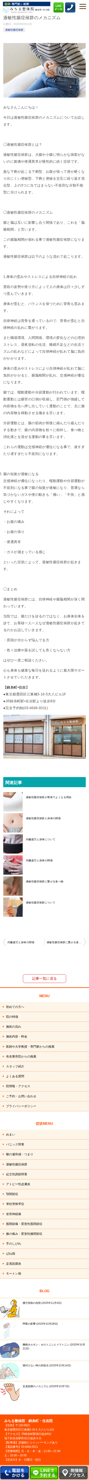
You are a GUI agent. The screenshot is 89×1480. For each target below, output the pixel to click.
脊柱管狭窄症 (15, 1204)
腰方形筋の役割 (42, 1302)
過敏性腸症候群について (40, 902)
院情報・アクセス (18, 1086)
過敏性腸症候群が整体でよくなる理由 (49, 797)
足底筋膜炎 (13, 1263)
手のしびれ (13, 1243)
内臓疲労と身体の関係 (39, 860)
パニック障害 (15, 1144)
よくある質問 (15, 1076)
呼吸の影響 (40, 1323)
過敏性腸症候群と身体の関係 (43, 818)
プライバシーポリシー (21, 1106)
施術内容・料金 (16, 1036)
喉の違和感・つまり (19, 1154)
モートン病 (13, 1273)
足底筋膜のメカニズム (45, 1386)
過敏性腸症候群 (14, 29)
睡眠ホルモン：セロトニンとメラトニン (54, 1346)
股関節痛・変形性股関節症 (24, 1224)
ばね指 (10, 1253)
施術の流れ (13, 1026)
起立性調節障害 (16, 1174)
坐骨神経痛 (13, 1214)
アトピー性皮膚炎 (18, 1184)
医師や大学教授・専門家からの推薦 (30, 1046)
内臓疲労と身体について (40, 839)
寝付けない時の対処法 (46, 1365)
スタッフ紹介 (15, 1066)
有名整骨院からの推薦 (21, 1056)
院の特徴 (12, 1016)
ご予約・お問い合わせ (21, 1096)
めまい (10, 1134)
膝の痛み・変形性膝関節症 (24, 1233)
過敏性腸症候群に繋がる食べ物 (45, 881)
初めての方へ (15, 1007)
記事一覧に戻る (44, 978)
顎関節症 (12, 1194)
